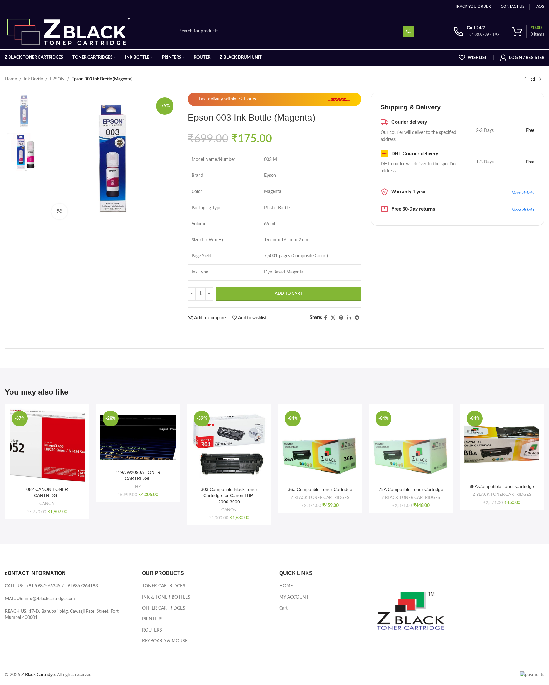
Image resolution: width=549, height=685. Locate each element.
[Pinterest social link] (341, 318)
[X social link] (333, 318)
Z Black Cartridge (38, 675)
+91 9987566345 (43, 586)
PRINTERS (152, 619)
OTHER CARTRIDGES (163, 608)
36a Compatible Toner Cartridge (320, 489)
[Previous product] (525, 79)
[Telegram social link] (357, 318)
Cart (283, 608)
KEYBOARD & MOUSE (164, 641)
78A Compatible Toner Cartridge (411, 489)
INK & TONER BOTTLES (166, 597)
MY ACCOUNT (293, 597)
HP (138, 486)
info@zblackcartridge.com (50, 599)
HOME (286, 586)
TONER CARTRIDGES (163, 586)
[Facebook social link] (325, 318)
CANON (47, 504)
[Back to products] (533, 79)
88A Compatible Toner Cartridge (502, 486)
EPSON (57, 79)
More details (523, 193)
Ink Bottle (33, 79)
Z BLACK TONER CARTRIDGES (320, 497)
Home (11, 79)
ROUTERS (152, 630)
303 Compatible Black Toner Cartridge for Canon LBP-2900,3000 (229, 495)
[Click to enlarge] (59, 211)
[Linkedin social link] (349, 318)
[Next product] (540, 79)
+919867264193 (81, 586)
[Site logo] (70, 31)
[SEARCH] (408, 31)
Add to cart (288, 294)
